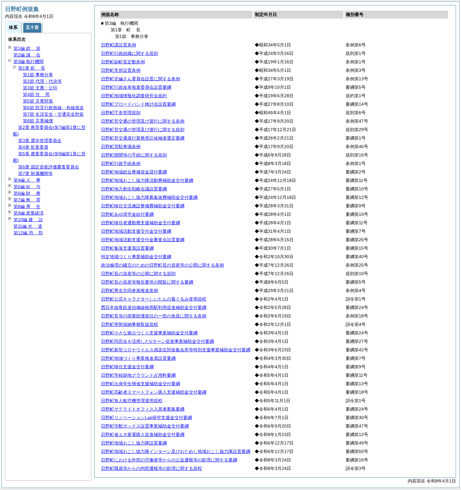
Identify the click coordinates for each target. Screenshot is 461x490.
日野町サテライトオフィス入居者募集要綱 (142, 409)
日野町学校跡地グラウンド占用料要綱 (138, 375)
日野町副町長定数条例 (123, 61)
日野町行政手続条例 (120, 163)
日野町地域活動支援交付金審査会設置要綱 (142, 239)
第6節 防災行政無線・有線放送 (53, 107)
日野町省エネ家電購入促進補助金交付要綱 (142, 434)
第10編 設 (28, 219)
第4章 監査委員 (33, 147)
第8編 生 (26, 206)
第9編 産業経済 (28, 213)
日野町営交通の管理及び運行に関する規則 (142, 129)
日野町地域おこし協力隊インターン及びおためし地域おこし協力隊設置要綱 (175, 451)
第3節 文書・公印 (40, 87)
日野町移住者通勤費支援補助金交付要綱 (140, 222)
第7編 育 (26, 199)
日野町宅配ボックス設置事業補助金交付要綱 (145, 426)
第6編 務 (26, 193)
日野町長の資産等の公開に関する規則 (138, 273)
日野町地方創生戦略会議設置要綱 (134, 188)
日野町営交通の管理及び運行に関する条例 (142, 121)
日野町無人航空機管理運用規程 (131, 400)
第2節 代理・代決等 (42, 81)
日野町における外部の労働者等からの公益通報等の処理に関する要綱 (169, 459)
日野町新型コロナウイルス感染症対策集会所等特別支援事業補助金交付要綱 (175, 349)
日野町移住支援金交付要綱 (127, 366)
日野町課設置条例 (118, 44)
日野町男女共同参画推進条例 (129, 290)
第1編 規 (26, 48)
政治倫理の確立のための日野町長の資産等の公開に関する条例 (162, 265)
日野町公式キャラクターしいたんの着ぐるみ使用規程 (153, 298)
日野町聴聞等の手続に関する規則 (134, 154)
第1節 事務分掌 (38, 74)
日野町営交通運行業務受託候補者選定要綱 (142, 138)
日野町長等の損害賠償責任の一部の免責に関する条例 (153, 315)
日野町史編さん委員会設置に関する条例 (140, 78)
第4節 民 (36, 94)
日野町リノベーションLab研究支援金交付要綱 (146, 417)
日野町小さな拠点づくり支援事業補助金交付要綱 (149, 332)
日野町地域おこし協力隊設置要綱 (134, 442)
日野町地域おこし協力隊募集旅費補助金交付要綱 (149, 197)
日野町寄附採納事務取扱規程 (129, 324)
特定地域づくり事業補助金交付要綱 (136, 256)
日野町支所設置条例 (120, 70)
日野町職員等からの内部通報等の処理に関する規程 (151, 468)
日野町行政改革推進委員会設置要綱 (136, 87)
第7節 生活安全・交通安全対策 (53, 114)
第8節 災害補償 (38, 120)
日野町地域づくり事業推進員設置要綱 (138, 358)
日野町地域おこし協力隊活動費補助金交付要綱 (147, 180)
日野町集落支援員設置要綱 (127, 248)
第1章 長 (31, 68)
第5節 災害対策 (38, 101)
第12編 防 (28, 232)
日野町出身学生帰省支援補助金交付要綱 (140, 383)
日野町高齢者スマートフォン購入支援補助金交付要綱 (153, 392)
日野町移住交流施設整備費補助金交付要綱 (142, 205)
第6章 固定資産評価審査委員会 (48, 166)
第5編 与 (26, 186)
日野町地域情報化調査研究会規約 (134, 95)
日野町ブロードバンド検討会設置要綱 (138, 104)
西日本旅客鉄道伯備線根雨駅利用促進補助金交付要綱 (153, 307)
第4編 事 (26, 180)
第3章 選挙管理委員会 (39, 140)
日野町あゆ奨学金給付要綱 (127, 214)
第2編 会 (26, 54)
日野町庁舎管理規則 (120, 112)
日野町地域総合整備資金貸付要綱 (134, 171)
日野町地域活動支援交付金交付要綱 (136, 231)
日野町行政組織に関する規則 (129, 53)
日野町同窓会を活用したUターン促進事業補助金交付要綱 (157, 341)
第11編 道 (27, 226)
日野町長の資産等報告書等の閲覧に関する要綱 (147, 282)
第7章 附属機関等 (35, 173)
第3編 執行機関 (28, 61)
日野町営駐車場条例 (120, 146)
